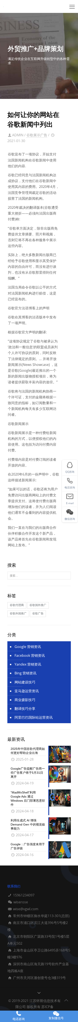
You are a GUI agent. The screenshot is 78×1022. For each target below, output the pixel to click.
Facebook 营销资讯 (30, 655)
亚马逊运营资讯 (27, 691)
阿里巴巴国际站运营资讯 (34, 717)
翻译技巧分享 (25, 708)
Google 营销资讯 (28, 646)
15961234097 (23, 895)
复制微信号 (56, 1018)
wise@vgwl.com (25, 909)
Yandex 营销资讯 (28, 664)
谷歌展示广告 (36, 135)
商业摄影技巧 (25, 699)
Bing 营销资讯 (25, 673)
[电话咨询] (18, 1013)
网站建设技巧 (25, 682)
